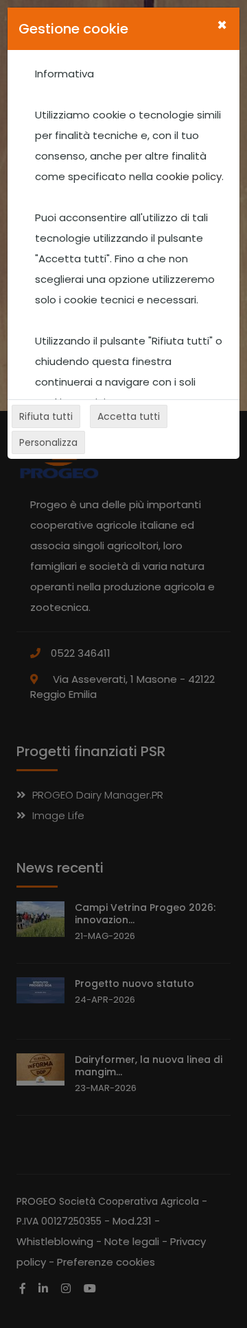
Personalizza (48, 442)
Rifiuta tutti (46, 416)
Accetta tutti (128, 416)
